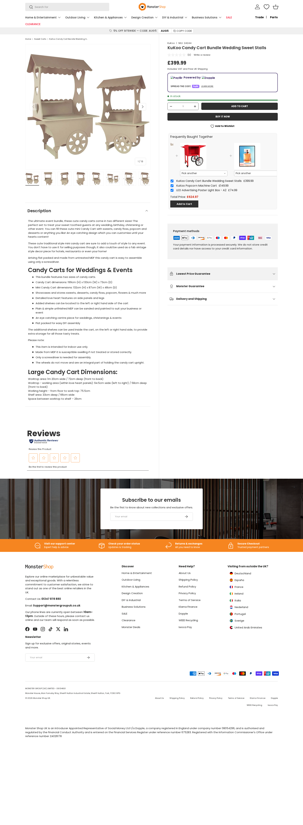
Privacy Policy (187, 593)
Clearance (128, 620)
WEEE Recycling (188, 620)
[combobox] (67, 7)
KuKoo (171, 43)
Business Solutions (204, 17)
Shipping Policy (188, 580)
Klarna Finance (188, 607)
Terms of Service (190, 600)
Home (28, 39)
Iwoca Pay (185, 627)
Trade (259, 17)
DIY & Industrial (172, 17)
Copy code (184, 31)
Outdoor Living (75, 17)
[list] (87, 106)
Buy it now (223, 116)
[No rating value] (177, 55)
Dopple (183, 613)
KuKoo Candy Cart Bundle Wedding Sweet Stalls (69, 39)
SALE (229, 17)
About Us (185, 573)
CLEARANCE (33, 24)
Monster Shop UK (41, 698)
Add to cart (239, 106)
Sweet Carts (40, 39)
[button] (276, 7)
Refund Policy (187, 586)
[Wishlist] (266, 7)
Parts (274, 17)
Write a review (202, 55)
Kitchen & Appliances (108, 17)
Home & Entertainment (41, 17)
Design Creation (142, 17)
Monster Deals (131, 627)
